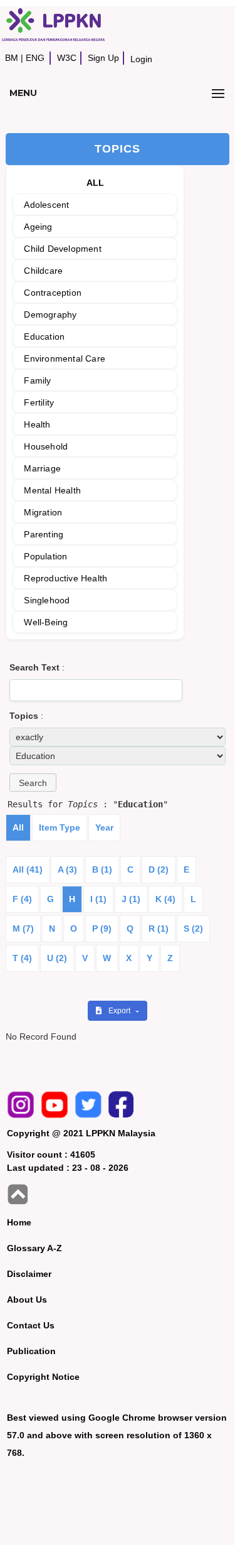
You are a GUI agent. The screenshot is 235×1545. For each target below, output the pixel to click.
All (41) (28, 869)
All (18, 827)
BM (11, 58)
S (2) (193, 928)
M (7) (23, 928)
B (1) (102, 869)
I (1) (98, 899)
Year (104, 827)
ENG (35, 58)
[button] (32, 782)
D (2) (159, 869)
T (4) (22, 958)
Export (120, 1010)
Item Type (59, 827)
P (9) (102, 928)
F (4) (22, 899)
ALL (95, 183)
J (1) (131, 899)
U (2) (57, 958)
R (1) (159, 928)
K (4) (165, 899)
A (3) (67, 869)
